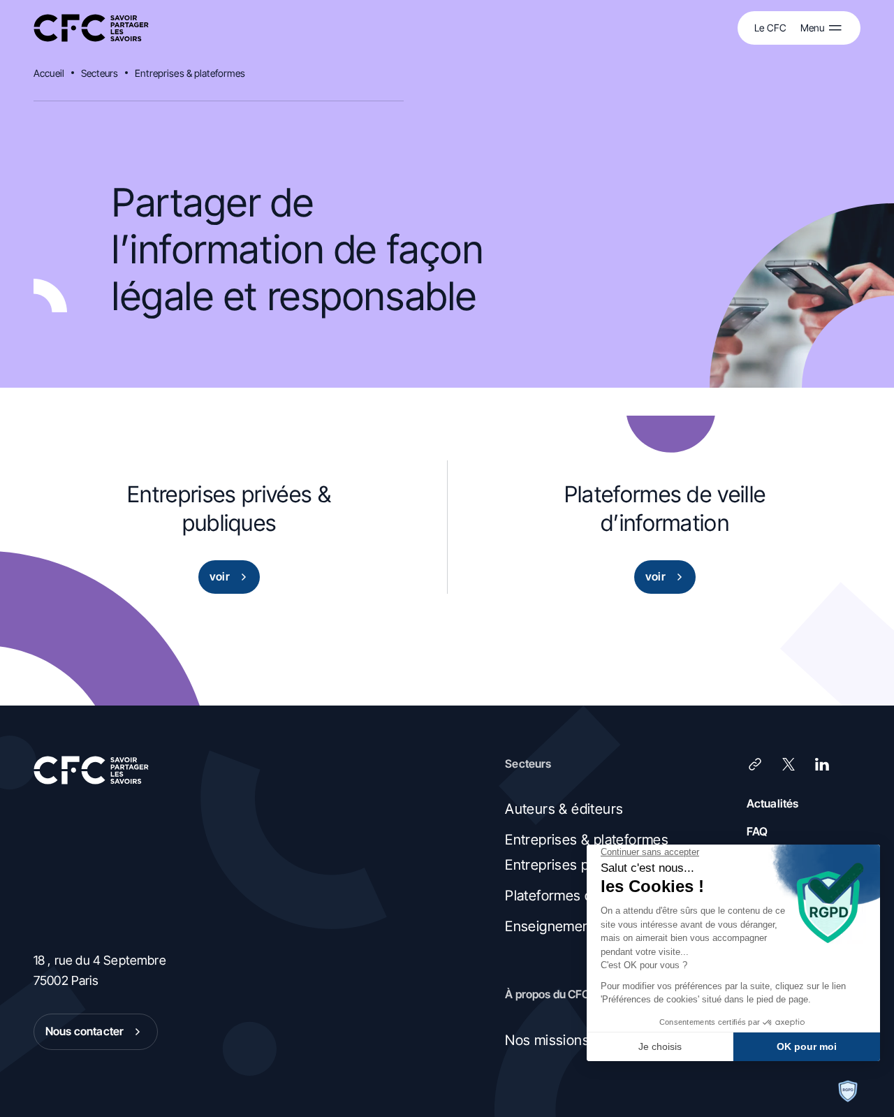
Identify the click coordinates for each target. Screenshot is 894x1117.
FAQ (757, 831)
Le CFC (770, 28)
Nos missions (547, 1040)
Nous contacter (84, 1031)
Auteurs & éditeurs (564, 809)
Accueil (49, 73)
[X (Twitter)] (788, 764)
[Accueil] (91, 28)
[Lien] (755, 764)
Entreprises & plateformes (190, 73)
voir (220, 576)
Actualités (773, 803)
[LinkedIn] (822, 764)
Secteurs (99, 73)
